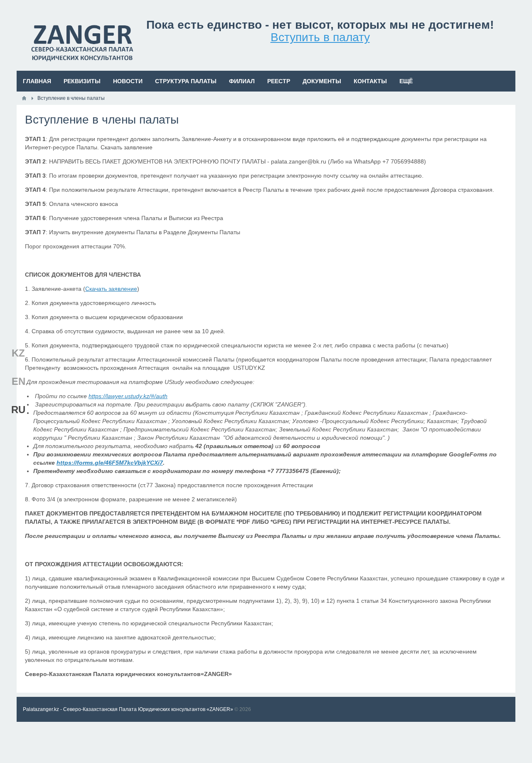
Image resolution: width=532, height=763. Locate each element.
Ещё (406, 81)
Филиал (242, 81)
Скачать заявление (111, 288)
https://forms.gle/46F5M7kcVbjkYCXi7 (110, 462)
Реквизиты (82, 81)
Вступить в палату (320, 37)
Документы (322, 81)
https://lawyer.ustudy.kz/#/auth (128, 396)
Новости (128, 81)
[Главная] (24, 98)
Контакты (370, 81)
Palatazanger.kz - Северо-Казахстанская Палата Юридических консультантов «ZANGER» (128, 709)
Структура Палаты (186, 81)
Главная (37, 81)
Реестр (278, 81)
